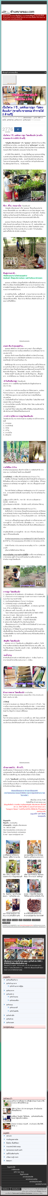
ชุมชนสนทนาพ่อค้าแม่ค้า (14, 1150)
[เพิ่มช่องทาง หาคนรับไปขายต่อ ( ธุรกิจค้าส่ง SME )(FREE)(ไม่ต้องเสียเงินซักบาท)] (24, 959)
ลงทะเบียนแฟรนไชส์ (28, 1177)
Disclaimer (29, 1193)
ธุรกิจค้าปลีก (10, 1015)
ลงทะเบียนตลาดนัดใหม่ (31, 1179)
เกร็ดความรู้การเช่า (12, 1157)
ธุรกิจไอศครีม (14, 1011)
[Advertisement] (24, 46)
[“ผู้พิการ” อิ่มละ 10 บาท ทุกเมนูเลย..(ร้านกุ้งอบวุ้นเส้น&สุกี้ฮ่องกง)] (7, 1113)
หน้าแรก (9, 1136)
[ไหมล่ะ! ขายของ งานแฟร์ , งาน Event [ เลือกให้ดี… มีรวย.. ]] (7, 1128)
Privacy (39, 1191)
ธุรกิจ (20, 920)
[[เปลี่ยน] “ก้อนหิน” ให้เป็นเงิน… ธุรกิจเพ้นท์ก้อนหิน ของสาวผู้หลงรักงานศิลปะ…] (7, 1121)
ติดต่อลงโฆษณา (16, 1189)
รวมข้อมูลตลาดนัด (12, 1139)
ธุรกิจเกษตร (26, 120)
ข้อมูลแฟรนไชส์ (11, 1167)
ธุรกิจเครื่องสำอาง (12, 980)
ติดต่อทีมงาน (5, 1189)
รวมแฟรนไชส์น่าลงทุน (13, 1146)
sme (4, 920)
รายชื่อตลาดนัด (15, 1169)
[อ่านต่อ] (19, 970)
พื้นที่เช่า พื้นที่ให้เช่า (12, 1143)
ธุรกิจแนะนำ (7, 1098)
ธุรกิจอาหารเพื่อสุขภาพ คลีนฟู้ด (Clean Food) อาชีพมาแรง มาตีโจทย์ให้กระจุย (28, 1102)
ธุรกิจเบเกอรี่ (14, 1007)
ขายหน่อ (14, 920)
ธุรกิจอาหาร (18, 120)
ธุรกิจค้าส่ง (10, 120)
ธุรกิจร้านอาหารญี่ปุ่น (16, 986)
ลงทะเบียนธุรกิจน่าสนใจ (35, 1182)
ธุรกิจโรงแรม (14, 997)
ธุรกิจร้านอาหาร (11, 983)
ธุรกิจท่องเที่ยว (14, 1000)
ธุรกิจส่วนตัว (27, 920)
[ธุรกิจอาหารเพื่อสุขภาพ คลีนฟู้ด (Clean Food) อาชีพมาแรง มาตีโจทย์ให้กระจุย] (7, 1105)
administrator (27, 117)
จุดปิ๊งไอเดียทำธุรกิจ (12, 1153)
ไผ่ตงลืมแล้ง (6, 923)
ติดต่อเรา (9, 1161)
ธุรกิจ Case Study (19, 1172)
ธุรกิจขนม (9, 1005)
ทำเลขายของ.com (41, 1189)
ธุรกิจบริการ (10, 994)
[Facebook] (18, 129)
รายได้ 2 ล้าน (36, 920)
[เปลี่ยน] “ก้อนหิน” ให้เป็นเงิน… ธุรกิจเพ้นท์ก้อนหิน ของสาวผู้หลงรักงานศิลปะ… (27, 1117)
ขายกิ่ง (9, 920)
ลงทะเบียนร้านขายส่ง (40, 1184)
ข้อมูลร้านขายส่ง (24, 1174)
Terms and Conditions (19, 1193)
